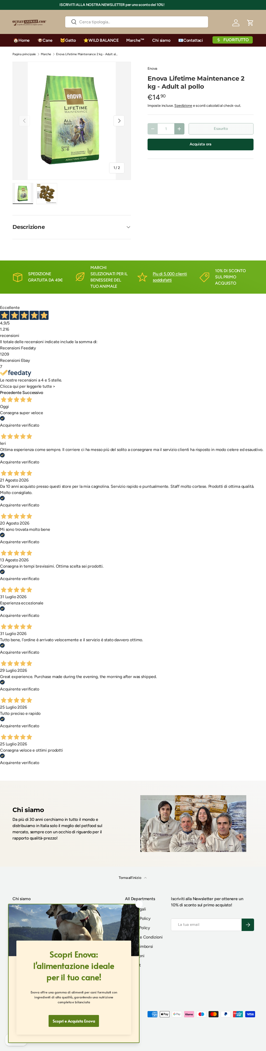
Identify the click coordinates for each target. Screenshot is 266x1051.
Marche (46, 54)
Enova (152, 68)
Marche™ (135, 40)
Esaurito (221, 128)
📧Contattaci (190, 40)
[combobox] (136, 21)
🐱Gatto (68, 40)
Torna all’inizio (130, 878)
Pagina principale (24, 54)
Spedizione (183, 105)
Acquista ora (200, 144)
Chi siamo (161, 40)
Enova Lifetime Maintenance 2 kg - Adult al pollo (87, 54)
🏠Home (21, 40)
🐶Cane (44, 40)
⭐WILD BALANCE (100, 40)
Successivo (32, 392)
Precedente (10, 392)
